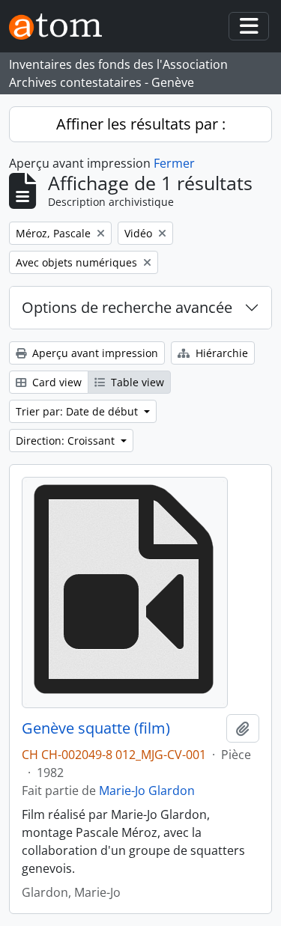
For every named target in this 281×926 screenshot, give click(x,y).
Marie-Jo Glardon (147, 790)
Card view (55, 382)
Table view (136, 382)
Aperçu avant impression (93, 353)
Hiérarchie (220, 353)
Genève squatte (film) (96, 728)
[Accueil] (61, 26)
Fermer (174, 163)
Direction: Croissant (67, 440)
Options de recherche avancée (127, 307)
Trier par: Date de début (78, 411)
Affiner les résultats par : (141, 124)
